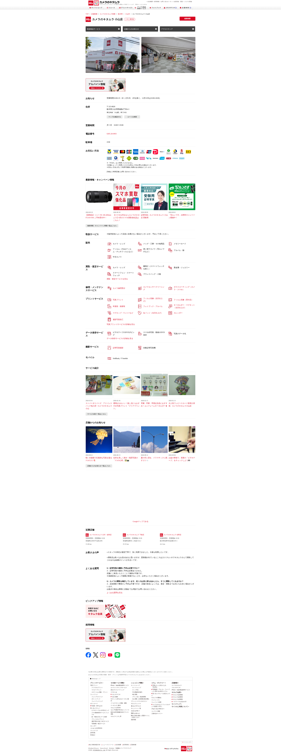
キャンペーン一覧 (136, 708)
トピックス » (135, 711)
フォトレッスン (155, 700)
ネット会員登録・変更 (176, 1)
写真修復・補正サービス (98, 723)
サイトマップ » (177, 704)
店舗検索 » (175, 683)
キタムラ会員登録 (178, 695)
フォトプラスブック (97, 697)
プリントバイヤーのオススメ (139, 701)
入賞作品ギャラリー (157, 713)
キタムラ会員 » (177, 692)
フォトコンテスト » (157, 709)
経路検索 (187, 18)
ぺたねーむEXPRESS (96, 728)
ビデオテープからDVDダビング (100, 710)
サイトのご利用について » (180, 706)
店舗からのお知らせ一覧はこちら (98, 466)
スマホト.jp (114, 692)
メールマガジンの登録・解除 (119, 703)
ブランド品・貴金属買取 (139, 697)
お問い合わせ (165, 1)
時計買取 (134, 694)
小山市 (127, 14)
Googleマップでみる (140, 521)
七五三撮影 (115, 697)
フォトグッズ (94, 730)
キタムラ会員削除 (178, 699)
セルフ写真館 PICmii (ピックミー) (120, 710)
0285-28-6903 (112, 134)
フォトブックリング (97, 701)
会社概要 (150, 1)
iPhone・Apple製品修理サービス (120, 685)
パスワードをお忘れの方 (179, 701)
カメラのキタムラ (177, 685)
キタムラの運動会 (156, 697)
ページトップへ (187, 742)
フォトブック (94, 694)
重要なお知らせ (135, 713)
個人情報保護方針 (94, 744)
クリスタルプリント (97, 687)
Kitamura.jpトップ (96, 678)
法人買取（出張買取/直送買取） (141, 699)
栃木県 (120, 14)
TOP (87, 14)
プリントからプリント (98, 719)
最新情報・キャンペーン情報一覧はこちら (102, 226)
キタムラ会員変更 (178, 697)
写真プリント (94, 685)
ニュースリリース (107, 744)
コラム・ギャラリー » (158, 683)
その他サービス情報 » (118, 683)
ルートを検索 (132, 117)
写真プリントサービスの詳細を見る (121, 324)
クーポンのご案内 (116, 705)
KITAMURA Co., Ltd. (99, 750)
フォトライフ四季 (156, 702)
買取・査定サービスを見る (117, 279)
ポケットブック (96, 699)
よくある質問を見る (114, 593)
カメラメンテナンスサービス (119, 687)
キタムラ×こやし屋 (116, 716)
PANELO (92, 735)
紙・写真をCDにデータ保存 (99, 717)
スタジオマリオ (116, 694)
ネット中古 (135, 690)
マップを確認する (114, 117)
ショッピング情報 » (137, 683)
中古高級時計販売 (137, 692)
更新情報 (133, 719)
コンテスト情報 (155, 711)
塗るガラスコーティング (117, 690)
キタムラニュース (136, 703)
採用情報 (156, 1)
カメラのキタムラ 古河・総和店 (101, 535)
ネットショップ (135, 685)
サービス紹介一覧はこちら (96, 414)
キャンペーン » (136, 706)
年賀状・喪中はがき (97, 706)
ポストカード (94, 703)
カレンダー (93, 726)
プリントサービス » (96, 683)
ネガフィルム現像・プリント (100, 692)
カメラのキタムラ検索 (107, 14)
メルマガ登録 (188, 1)
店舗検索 (94, 14)
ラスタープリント (96, 690)
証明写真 (92, 732)
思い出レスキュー (95, 708)
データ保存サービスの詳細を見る (120, 338)
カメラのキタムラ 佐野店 (172, 535)
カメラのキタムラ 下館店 (135, 535)
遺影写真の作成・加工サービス (100, 721)
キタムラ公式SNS (116, 707)
